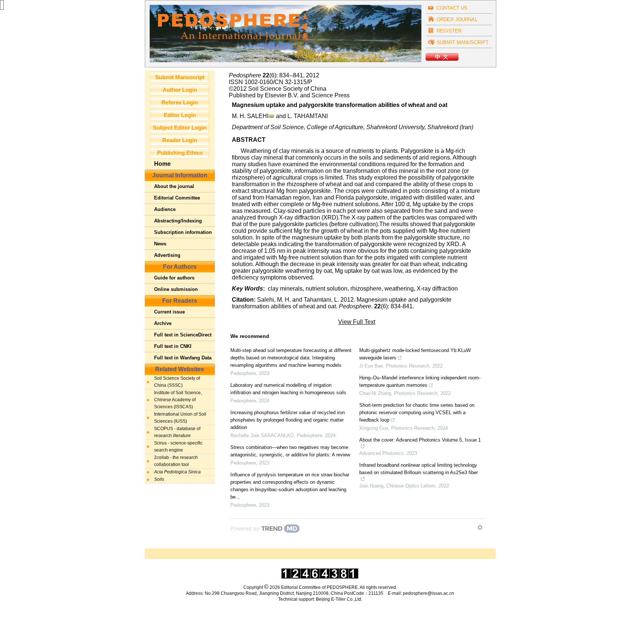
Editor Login (180, 115)
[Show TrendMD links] (480, 527)
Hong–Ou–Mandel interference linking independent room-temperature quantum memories (419, 381)
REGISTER (449, 31)
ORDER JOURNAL (457, 19)
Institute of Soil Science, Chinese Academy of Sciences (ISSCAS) (178, 399)
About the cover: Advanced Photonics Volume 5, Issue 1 (420, 440)
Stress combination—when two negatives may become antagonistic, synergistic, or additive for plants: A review (290, 451)
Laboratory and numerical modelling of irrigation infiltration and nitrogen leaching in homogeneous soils (288, 388)
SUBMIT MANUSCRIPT (463, 42)
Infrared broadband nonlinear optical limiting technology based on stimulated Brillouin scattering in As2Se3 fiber (418, 468)
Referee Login (179, 102)
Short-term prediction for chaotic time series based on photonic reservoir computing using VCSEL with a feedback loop (416, 412)
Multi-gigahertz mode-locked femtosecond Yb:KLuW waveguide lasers (415, 354)
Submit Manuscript (179, 77)
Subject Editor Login (179, 128)
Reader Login (179, 140)
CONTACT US (452, 8)
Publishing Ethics (180, 153)
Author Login (180, 90)
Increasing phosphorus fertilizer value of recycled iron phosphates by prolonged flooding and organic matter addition (287, 420)
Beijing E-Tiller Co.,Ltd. (339, 599)
